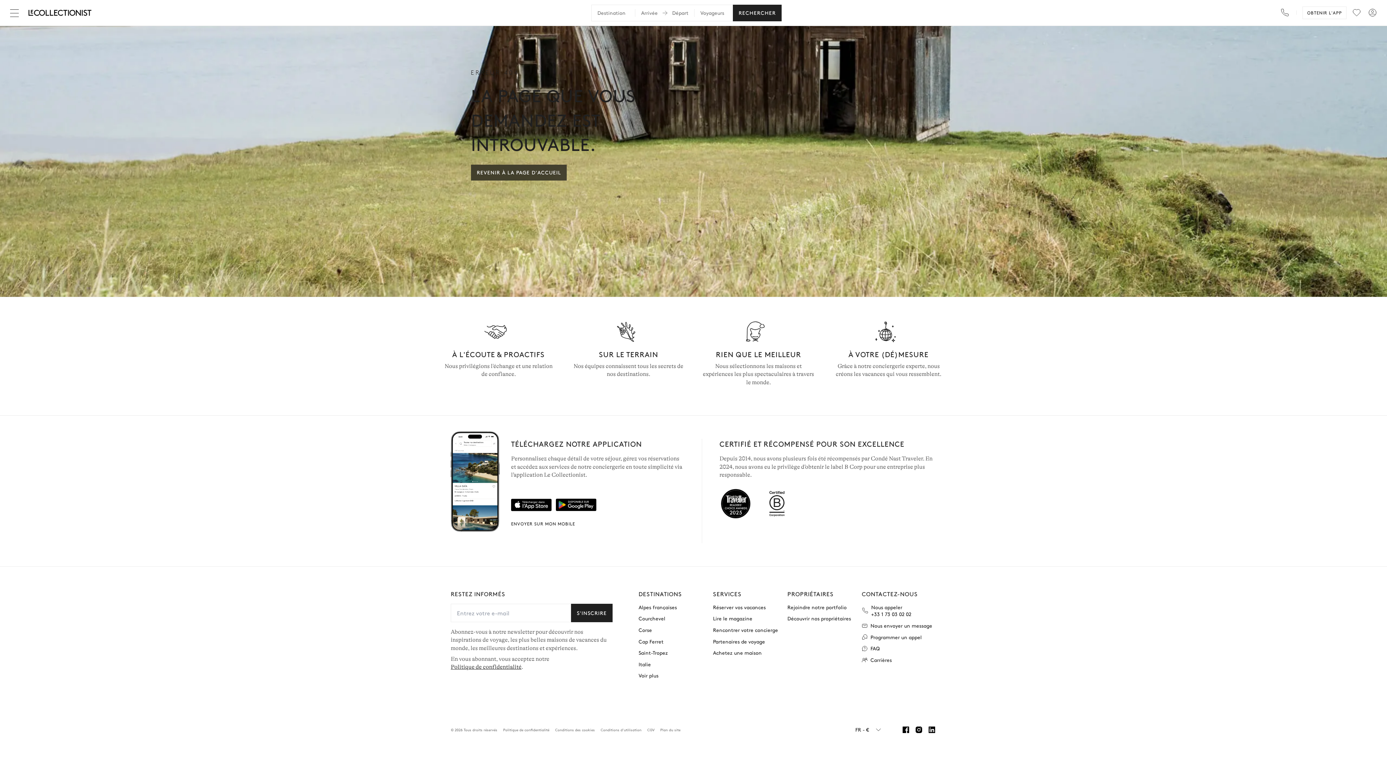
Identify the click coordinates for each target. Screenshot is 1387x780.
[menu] (1356, 12)
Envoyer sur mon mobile (543, 523)
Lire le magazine (732, 618)
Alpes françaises (658, 607)
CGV (650, 729)
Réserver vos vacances (739, 607)
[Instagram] (919, 729)
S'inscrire (592, 612)
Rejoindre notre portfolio (817, 607)
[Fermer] (16, 13)
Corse (645, 630)
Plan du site (670, 729)
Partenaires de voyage (739, 641)
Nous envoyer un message (901, 625)
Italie (645, 664)
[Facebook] (906, 729)
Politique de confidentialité (486, 667)
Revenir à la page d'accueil (519, 172)
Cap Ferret (651, 641)
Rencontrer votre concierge (745, 630)
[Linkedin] (932, 729)
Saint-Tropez (653, 652)
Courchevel (652, 618)
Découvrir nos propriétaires (819, 618)
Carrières (881, 659)
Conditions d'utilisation (621, 729)
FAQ (875, 648)
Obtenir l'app (1324, 13)
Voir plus (648, 675)
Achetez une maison (737, 652)
